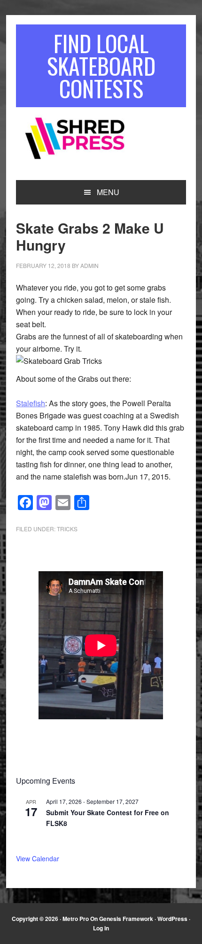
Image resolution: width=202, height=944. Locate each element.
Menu (108, 192)
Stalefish (30, 403)
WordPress (172, 918)
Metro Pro (75, 918)
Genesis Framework (126, 918)
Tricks (67, 529)
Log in (101, 928)
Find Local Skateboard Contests (101, 65)
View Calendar (37, 858)
